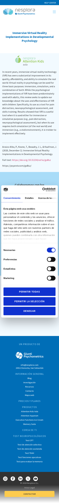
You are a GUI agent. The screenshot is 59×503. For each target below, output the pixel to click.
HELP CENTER (50, 2)
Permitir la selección (29, 301)
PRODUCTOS (29, 407)
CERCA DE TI (29, 429)
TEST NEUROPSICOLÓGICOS (29, 436)
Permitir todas (29, 291)
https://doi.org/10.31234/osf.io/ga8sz (31, 159)
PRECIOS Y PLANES (29, 401)
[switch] (51, 259)
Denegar (29, 311)
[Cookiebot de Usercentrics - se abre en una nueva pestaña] (42, 190)
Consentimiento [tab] (11, 198)
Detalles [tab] (29, 198)
